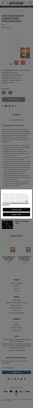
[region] (16, 204)
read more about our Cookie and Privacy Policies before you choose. (16, 203)
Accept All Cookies (16, 209)
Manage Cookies (16, 214)
